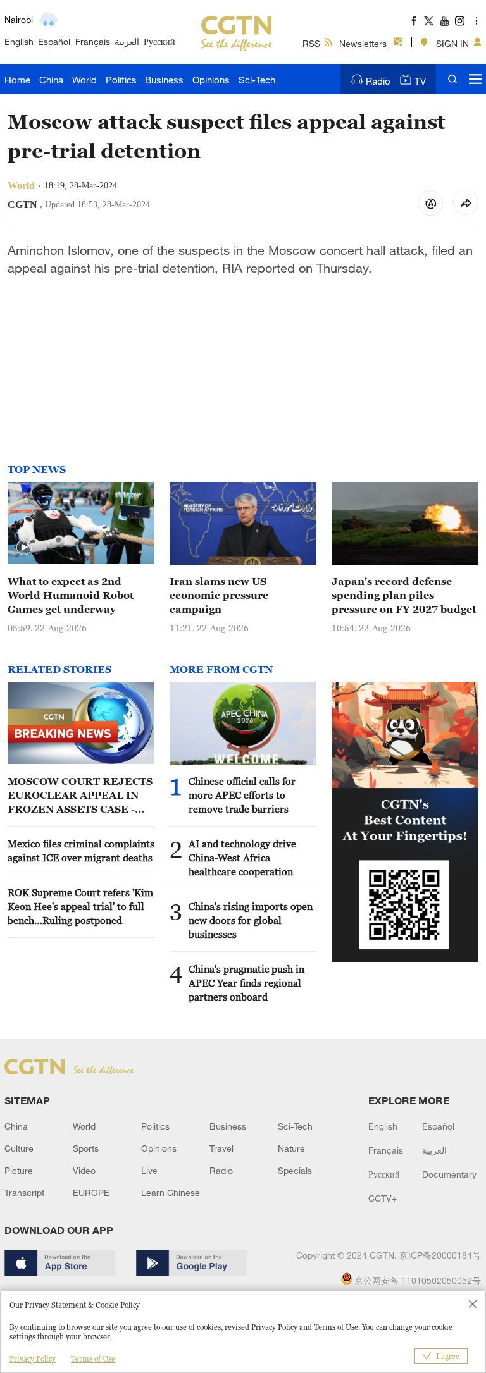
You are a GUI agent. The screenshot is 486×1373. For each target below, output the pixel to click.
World (84, 79)
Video (84, 1170)
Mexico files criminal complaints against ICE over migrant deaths (81, 850)
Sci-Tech (257, 79)
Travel (221, 1148)
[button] (24, 548)
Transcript (24, 1192)
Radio (378, 81)
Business (164, 79)
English (19, 41)
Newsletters (363, 43)
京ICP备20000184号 (440, 1255)
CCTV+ (382, 1198)
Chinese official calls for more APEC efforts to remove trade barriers (242, 795)
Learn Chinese (170, 1192)
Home (17, 79)
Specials (295, 1170)
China (51, 79)
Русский (159, 41)
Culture (19, 1148)
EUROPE (91, 1192)
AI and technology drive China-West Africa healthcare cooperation (242, 857)
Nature (291, 1148)
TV (420, 81)
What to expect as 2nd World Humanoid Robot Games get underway (71, 595)
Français (92, 41)
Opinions (211, 79)
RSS (311, 43)
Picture (18, 1170)
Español (54, 41)
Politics (121, 79)
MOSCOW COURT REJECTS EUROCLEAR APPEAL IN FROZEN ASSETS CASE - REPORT (80, 795)
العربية (127, 41)
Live (149, 1170)
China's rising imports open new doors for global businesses (251, 920)
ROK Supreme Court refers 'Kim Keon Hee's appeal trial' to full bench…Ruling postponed (80, 906)
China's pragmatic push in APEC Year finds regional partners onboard (246, 982)
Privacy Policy (32, 1359)
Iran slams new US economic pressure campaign (219, 595)
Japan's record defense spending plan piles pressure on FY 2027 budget (404, 595)
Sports (86, 1148)
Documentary (449, 1174)
